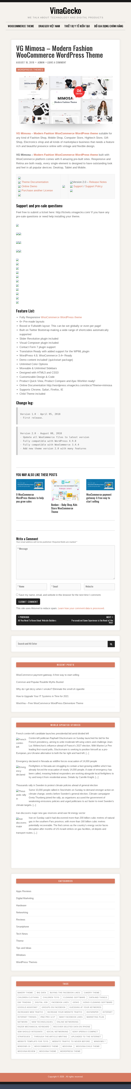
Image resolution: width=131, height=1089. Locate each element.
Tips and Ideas (23, 948)
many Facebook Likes (71, 1017)
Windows (21, 955)
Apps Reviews (23, 891)
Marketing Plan (95, 1017)
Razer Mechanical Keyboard (33, 1027)
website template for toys (33, 1041)
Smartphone (22, 926)
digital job (41, 1002)
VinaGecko (65, 10)
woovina (67, 1046)
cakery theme (92, 993)
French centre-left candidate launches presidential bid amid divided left (52, 733)
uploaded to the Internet (86, 1037)
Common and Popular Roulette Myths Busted (39, 682)
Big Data (41, 993)
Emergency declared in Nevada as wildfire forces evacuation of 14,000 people (56, 761)
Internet (108, 1012)
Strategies (24, 1037)
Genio (76, 1002)
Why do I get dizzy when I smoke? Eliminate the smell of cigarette (50, 689)
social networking (57, 1032)
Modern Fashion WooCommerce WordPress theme (66, 154)
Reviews (20, 919)
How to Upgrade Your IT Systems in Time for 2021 (42, 696)
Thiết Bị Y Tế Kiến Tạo (77, 26)
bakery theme (25, 993)
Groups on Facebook (54, 1007)
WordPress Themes (30, 70)
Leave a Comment (56, 62)
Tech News (22, 934)
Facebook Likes (60, 1002)
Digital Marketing (25, 898)
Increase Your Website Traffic (64, 1012)
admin (41, 62)
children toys (51, 997)
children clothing (28, 997)
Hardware (21, 905)
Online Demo (29, 186)
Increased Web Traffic (30, 1012)
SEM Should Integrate (30, 1032)
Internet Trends (27, 1017)
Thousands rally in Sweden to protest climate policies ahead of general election (57, 785)
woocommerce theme (46, 1046)
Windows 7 (100, 1041)
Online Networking (68, 1022)
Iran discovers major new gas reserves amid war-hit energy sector (50, 813)
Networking (22, 912)
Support (78, 186)
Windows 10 (24, 1046)
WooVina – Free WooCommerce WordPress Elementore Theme (49, 703)
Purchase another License (37, 190)
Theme (19, 941)
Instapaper (92, 1012)
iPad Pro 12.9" (47, 1017)
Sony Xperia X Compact (85, 1032)
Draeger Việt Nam (49, 26)
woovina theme (47, 1051)
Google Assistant (28, 1007)
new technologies (42, 1022)
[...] (87, 753)
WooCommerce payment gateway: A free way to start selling (47, 675)
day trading (24, 1002)
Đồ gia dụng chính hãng (108, 26)
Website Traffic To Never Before (71, 1041)
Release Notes (98, 182)
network (23, 1022)
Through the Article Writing (50, 1037)
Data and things (98, 997)
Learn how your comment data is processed (81, 608)
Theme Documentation (35, 182)
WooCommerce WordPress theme (61, 317)
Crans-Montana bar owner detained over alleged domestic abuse (49, 841)
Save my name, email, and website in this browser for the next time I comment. (60, 594)
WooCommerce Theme (21, 26)
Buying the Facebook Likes (65, 993)
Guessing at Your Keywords (85, 1007)
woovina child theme (88, 1046)
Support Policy (94, 186)
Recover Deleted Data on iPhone (71, 1027)
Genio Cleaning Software (97, 1002)
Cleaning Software (74, 997)
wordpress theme (70, 1051)
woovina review (26, 1051)
